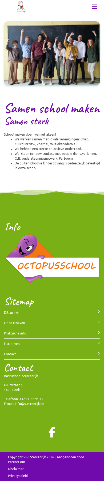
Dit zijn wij (11, 312)
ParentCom (16, 462)
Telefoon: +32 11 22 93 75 (23, 399)
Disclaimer (16, 469)
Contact (10, 354)
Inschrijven (12, 343)
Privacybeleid (18, 476)
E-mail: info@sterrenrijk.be (24, 403)
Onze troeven (14, 323)
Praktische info (15, 333)
